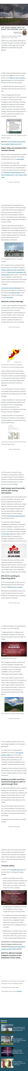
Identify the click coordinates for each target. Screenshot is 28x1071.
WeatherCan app (11, 270)
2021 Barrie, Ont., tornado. (14, 587)
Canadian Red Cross (16, 870)
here (16, 484)
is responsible (20, 159)
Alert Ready (9, 297)
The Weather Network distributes (11, 288)
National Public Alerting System (16, 516)
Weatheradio (21, 270)
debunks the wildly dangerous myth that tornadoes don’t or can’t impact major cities (14, 175)
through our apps (14, 293)
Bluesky (19, 991)
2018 (11, 75)
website (3, 270)
